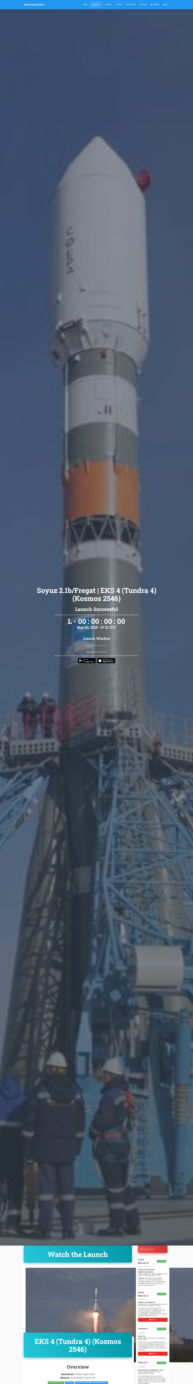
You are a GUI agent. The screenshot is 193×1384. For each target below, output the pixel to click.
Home (85, 5)
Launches (95, 5)
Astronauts (131, 5)
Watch (153, 1319)
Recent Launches (147, 1249)
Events (119, 5)
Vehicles (143, 5)
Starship (108, 5)
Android (155, 5)
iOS (166, 5)
